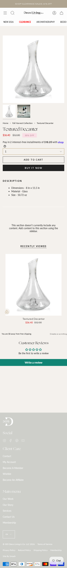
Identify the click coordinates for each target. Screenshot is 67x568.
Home (5, 123)
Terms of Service (44, 544)
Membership (9, 522)
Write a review (33, 362)
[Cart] (61, 13)
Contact (7, 456)
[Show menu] (5, 13)
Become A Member (13, 468)
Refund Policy (24, 550)
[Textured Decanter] (33, 285)
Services (7, 510)
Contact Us (9, 516)
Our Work (8, 498)
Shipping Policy (41, 550)
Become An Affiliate (13, 479)
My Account (9, 461)
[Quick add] (7, 312)
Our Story (8, 504)
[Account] (54, 13)
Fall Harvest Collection (22, 123)
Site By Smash (9, 556)
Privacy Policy (9, 550)
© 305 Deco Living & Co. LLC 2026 (19, 544)
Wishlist (7, 473)
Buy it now (33, 168)
